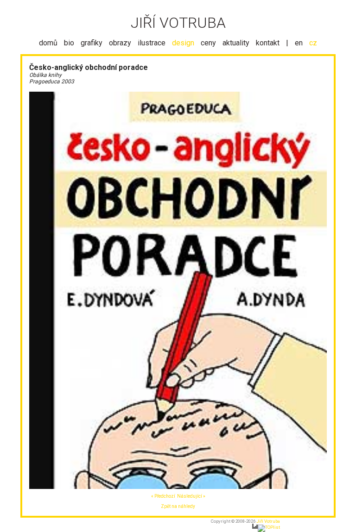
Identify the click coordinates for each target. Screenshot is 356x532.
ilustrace (151, 42)
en (299, 42)
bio (69, 42)
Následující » (191, 496)
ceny (208, 42)
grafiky (91, 42)
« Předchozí (163, 496)
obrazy (120, 42)
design (183, 42)
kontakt (268, 42)
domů (48, 42)
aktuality (235, 42)
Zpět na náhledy (178, 506)
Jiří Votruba (268, 521)
